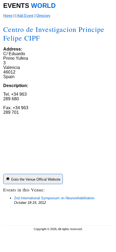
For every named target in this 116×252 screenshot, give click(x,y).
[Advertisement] (70, 137)
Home (7, 16)
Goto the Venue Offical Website (35, 179)
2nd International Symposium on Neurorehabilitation (54, 198)
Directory (43, 16)
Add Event (25, 16)
